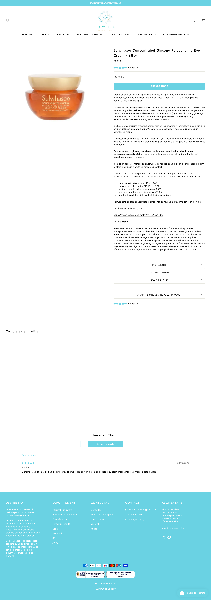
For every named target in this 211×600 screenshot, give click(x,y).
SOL (54, 538)
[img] (28, 463)
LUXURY (110, 34)
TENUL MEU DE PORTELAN (175, 34)
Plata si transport (61, 519)
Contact (56, 528)
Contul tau (96, 510)
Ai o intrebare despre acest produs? (159, 294)
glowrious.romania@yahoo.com (141, 509)
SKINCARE (27, 34)
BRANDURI (82, 34)
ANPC (55, 542)
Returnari (57, 533)
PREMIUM (97, 34)
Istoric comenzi (98, 519)
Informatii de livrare (62, 510)
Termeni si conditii (61, 524)
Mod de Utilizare (159, 272)
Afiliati (94, 528)
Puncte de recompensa (102, 514)
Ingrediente (159, 265)
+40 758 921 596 (134, 514)
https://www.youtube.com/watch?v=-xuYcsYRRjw (138, 215)
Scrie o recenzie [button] (105, 444)
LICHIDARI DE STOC (146, 34)
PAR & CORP (63, 34)
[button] (120, 67)
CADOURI (124, 34)
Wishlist (95, 524)
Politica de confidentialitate (66, 514)
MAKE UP (45, 34)
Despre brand (159, 279)
